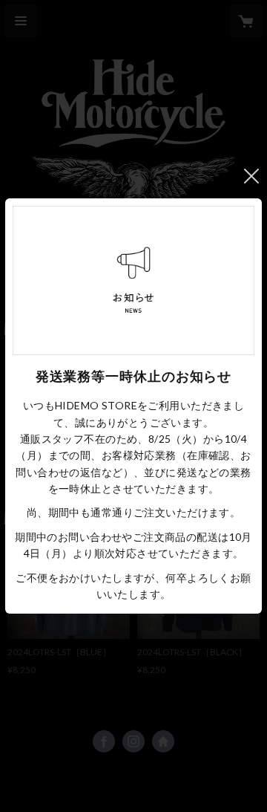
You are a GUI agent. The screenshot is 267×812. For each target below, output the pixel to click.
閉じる (251, 176)
